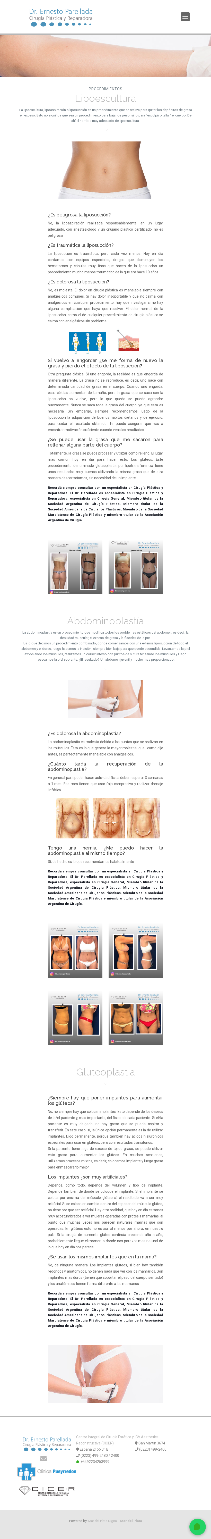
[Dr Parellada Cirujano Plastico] (61, 16)
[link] (105, 170)
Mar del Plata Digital (103, 1521)
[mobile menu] (185, 16)
